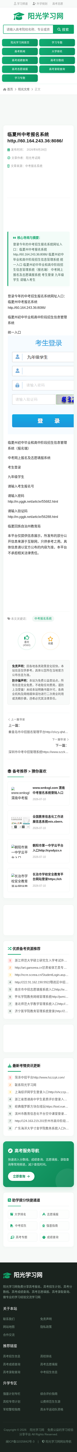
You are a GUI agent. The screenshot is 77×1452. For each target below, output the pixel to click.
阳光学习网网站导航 (58, 1441)
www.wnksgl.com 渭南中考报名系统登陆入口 (49, 790)
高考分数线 (57, 60)
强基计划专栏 (11, 1393)
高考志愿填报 (20, 69)
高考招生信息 (11, 1356)
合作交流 (9, 1334)
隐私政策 (46, 1326)
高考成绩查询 (20, 60)
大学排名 (57, 51)
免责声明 (46, 1319)
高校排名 (46, 1356)
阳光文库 (24, 89)
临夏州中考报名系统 (22, 302)
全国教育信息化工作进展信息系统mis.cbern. (48, 819)
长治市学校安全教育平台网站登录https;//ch (48, 877)
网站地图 (9, 1326)
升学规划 (41, 3)
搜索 (65, 29)
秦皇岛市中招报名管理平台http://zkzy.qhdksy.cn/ (38, 732)
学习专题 (57, 42)
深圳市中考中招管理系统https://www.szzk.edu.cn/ (38, 752)
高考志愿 (57, 3)
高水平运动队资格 (51, 1409)
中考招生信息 (48, 1372)
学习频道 (22, 3)
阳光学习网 (46, 16)
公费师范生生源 (50, 1401)
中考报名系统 (43, 618)
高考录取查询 (57, 69)
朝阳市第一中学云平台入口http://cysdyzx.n (48, 848)
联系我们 (9, 1319)
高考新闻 (20, 51)
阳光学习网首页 (20, 42)
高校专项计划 (11, 1401)
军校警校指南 (11, 1409)
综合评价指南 (48, 1393)
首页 (10, 89)
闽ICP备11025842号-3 (20, 1441)
